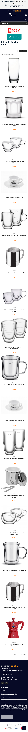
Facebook (2, 683)
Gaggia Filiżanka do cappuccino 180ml (14, 420)
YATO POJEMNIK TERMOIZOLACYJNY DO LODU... (14, 496)
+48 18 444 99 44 (8, 677)
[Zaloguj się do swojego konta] (26, 15)
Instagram (6, 683)
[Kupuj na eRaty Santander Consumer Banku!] (14, 30)
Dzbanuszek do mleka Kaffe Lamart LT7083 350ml (14, 608)
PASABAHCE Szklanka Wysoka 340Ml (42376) (14, 87)
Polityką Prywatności (16, 710)
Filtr (23, 51)
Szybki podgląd (8, 84)
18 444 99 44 (18, 1)
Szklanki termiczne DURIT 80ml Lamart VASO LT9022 (14, 125)
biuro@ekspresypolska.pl (10, 679)
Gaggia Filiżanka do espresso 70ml (14, 197)
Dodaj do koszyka (15, 84)
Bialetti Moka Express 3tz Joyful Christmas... (14, 645)
